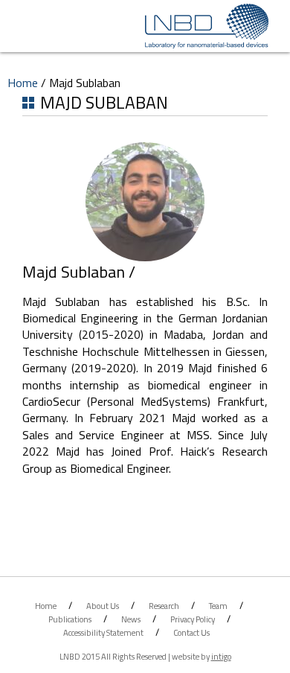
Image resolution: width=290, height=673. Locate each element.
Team (218, 605)
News (131, 619)
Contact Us (191, 632)
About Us (102, 605)
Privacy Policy (192, 619)
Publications (69, 619)
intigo (221, 656)
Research (164, 605)
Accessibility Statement (103, 632)
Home (22, 83)
